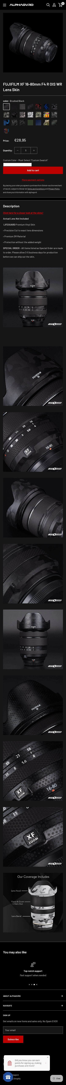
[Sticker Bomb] (46, 114)
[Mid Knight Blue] (6, 122)
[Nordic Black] (54, 106)
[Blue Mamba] (46, 106)
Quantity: (7, 150)
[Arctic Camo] (30, 114)
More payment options (33, 179)
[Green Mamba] (54, 122)
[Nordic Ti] (6, 114)
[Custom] (6, 130)
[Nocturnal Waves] (22, 122)
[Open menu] (4, 5)
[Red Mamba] (38, 106)
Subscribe (13, 1039)
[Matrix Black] (14, 106)
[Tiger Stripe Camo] (46, 122)
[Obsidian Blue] (38, 122)
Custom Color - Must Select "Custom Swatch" (25, 160)
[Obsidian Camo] (22, 114)
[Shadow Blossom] (14, 122)
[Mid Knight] (54, 114)
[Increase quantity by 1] (34, 150)
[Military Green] (30, 122)
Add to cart (33, 170)
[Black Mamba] (30, 106)
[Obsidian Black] (22, 106)
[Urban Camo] (38, 114)
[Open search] (48, 5)
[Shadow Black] (14, 114)
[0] (60, 5)
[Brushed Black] (6, 106)
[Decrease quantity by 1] (17, 150)
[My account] (54, 5)
